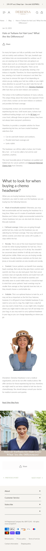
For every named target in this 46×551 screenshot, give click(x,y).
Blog (9, 21)
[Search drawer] (37, 12)
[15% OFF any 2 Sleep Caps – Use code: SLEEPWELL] (23, 4)
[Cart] (41, 12)
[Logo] (23, 12)
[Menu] (4, 12)
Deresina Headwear (36, 87)
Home (2, 21)
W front (33, 114)
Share (8, 44)
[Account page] (9, 12)
